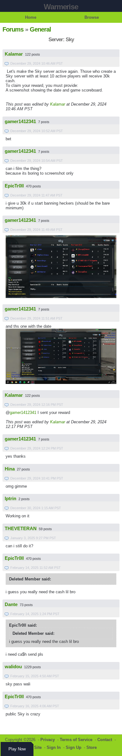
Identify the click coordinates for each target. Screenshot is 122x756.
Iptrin (10, 498)
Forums (13, 29)
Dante (11, 604)
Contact (104, 739)
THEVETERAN (21, 528)
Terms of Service (76, 739)
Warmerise (61, 6)
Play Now (17, 749)
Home (30, 17)
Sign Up (73, 747)
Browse (91, 17)
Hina (10, 468)
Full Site (33, 747)
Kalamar (14, 54)
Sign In (54, 747)
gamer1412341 (20, 121)
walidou (13, 666)
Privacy (47, 739)
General (40, 29)
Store (91, 747)
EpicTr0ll (14, 185)
